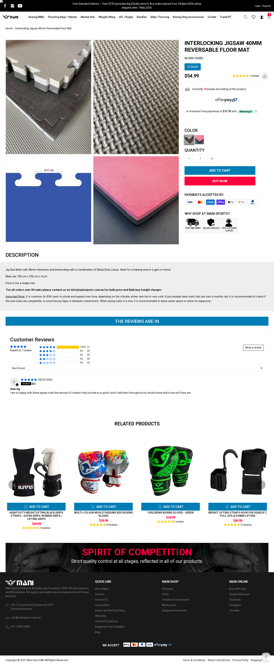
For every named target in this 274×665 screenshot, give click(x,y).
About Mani (102, 588)
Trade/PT (225, 16)
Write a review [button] (253, 347)
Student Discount (239, 594)
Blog (97, 632)
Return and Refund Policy (110, 610)
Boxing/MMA (36, 16)
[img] (29, 379)
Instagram (235, 605)
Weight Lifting (107, 16)
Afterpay (167, 588)
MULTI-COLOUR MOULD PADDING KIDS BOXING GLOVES (103, 514)
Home (9, 28)
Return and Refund (219, 660)
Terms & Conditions (106, 621)
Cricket (212, 16)
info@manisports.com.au (26, 617)
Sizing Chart (102, 605)
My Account (169, 605)
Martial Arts (88, 16)
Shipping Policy (259, 660)
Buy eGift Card (237, 588)
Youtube (234, 610)
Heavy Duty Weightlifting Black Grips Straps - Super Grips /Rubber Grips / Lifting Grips (36, 515)
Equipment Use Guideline (109, 626)
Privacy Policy (240, 660)
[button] (241, 76)
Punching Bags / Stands (62, 16)
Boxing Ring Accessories (188, 16)
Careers (99, 594)
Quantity (194, 150)
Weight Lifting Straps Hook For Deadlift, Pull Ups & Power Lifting (237, 514)
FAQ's (165, 594)
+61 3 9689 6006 (20, 626)
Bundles (142, 16)
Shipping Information (174, 610)
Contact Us (101, 599)
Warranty (100, 615)
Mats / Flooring (160, 16)
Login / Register (263, 6)
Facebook (235, 599)
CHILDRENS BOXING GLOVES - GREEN (171, 512)
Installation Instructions (175, 599)
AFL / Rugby (126, 16)
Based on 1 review (21, 350)
